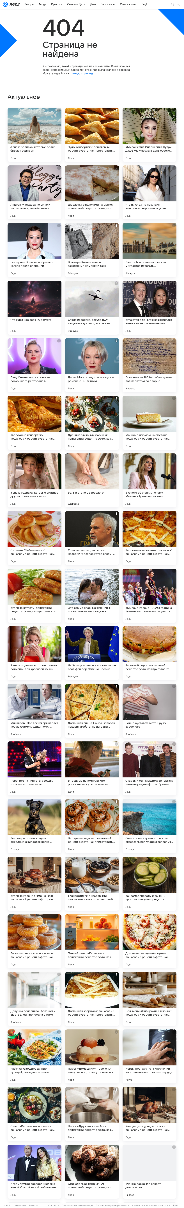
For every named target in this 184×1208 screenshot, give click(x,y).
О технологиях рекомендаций (77, 1205)
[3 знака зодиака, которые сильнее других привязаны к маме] (34, 480)
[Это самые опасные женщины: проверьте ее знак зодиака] (92, 596)
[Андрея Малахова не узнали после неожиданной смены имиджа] (34, 192)
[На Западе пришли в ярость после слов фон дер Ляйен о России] (92, 653)
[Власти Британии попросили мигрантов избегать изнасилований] (149, 250)
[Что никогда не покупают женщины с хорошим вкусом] (149, 192)
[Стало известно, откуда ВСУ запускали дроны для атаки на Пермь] (92, 308)
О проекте (53, 1205)
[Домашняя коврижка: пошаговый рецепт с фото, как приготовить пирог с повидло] (92, 999)
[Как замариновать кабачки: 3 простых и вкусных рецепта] (149, 884)
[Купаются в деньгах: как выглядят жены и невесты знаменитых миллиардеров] (149, 308)
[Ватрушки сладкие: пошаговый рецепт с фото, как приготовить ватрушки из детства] (92, 826)
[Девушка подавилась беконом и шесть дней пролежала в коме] (34, 999)
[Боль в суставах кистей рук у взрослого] (149, 711)
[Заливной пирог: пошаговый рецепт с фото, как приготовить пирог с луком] (149, 653)
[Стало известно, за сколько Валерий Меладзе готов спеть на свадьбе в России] (92, 538)
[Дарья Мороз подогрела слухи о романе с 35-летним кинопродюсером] (92, 365)
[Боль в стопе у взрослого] (92, 480)
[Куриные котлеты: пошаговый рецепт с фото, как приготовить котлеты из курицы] (34, 596)
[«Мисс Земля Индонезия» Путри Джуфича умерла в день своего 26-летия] (149, 135)
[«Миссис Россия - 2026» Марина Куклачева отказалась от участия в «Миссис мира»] (149, 596)
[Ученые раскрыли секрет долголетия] (149, 1172)
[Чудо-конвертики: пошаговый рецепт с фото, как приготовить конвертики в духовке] (92, 135)
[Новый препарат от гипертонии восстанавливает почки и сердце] (149, 1056)
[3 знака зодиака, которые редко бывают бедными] (34, 135)
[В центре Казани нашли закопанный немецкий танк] (92, 250)
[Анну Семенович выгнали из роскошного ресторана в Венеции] (34, 365)
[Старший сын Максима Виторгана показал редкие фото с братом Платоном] (149, 768)
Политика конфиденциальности (112, 1205)
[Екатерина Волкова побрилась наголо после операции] (34, 250)
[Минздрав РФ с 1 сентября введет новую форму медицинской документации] (34, 711)
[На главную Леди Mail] (14, 4)
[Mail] (5, 4)
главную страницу (81, 73)
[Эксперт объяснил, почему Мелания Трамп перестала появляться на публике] (149, 480)
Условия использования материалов (151, 1205)
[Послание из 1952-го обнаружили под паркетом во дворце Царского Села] (149, 365)
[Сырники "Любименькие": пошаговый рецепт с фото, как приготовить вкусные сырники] (34, 538)
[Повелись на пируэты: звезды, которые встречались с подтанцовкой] (34, 768)
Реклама (33, 1205)
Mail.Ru (7, 1205)
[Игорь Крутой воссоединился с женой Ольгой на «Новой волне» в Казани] (34, 1172)
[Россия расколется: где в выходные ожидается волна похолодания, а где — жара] (34, 826)
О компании (20, 1205)
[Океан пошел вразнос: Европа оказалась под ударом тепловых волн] (149, 826)
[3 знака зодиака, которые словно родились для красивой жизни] (34, 653)
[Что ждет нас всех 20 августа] (34, 308)
